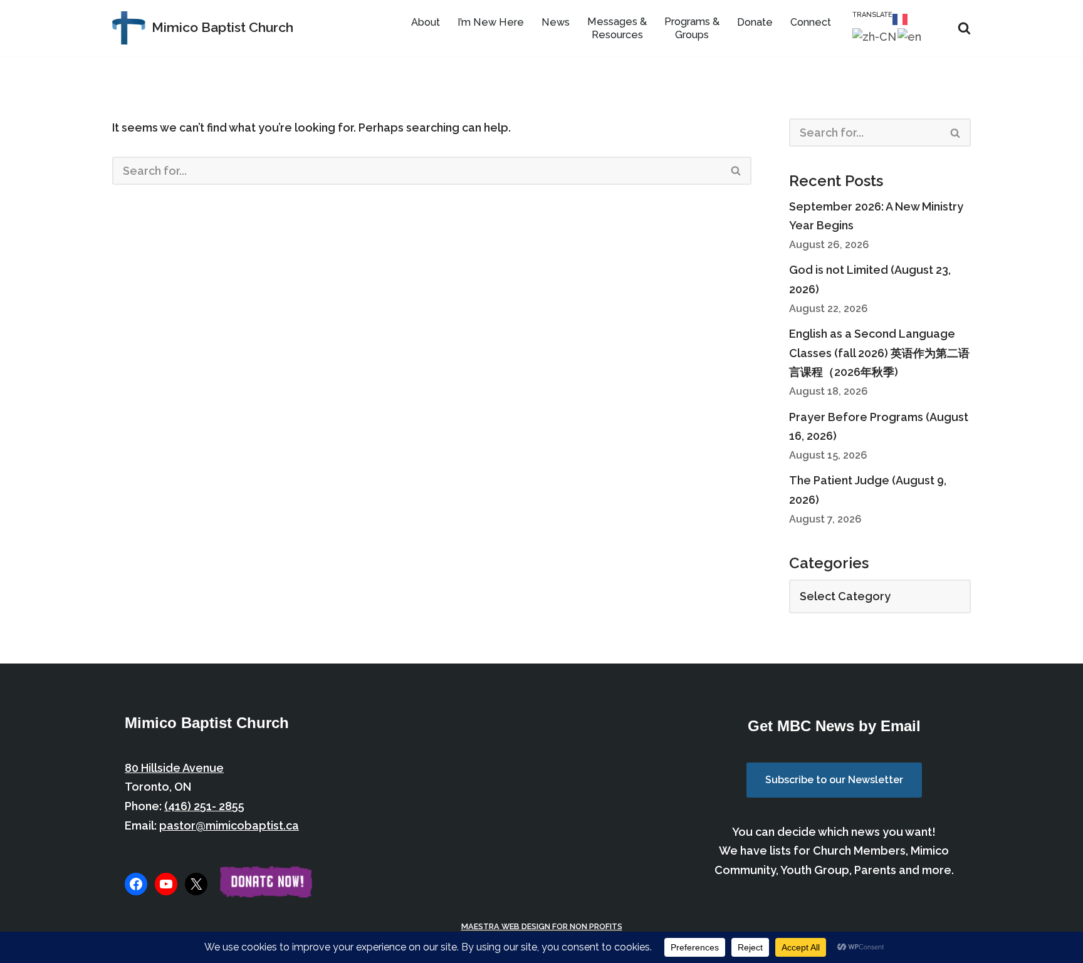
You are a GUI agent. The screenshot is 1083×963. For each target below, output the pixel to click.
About (425, 22)
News (556, 22)
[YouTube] (166, 884)
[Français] (900, 17)
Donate (755, 22)
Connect (810, 22)
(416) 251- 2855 (204, 806)
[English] (910, 36)
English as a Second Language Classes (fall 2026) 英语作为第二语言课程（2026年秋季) (879, 352)
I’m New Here (491, 22)
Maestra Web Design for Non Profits (541, 926)
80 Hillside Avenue (174, 767)
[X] (196, 884)
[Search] (964, 27)
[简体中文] (874, 36)
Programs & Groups (691, 28)
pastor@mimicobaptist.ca (229, 825)
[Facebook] (136, 884)
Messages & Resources (617, 28)
